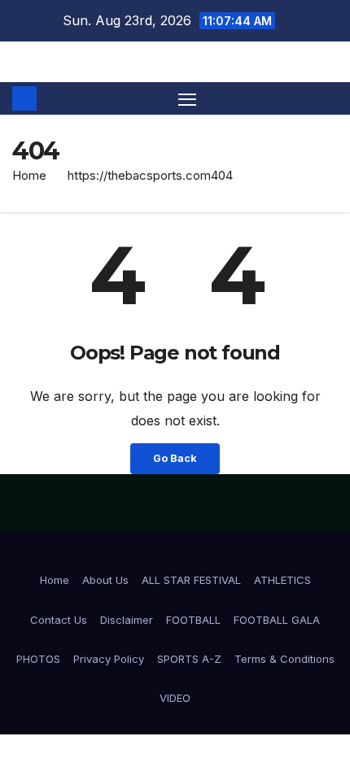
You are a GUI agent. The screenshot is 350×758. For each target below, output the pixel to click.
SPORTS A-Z (189, 658)
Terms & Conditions (284, 658)
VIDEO (175, 697)
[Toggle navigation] (187, 98)
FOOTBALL (193, 619)
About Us (105, 579)
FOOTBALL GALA (277, 619)
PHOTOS (38, 658)
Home (29, 175)
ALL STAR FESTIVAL (191, 579)
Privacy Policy (108, 658)
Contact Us (58, 619)
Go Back (175, 458)
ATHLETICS (282, 579)
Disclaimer (126, 619)
